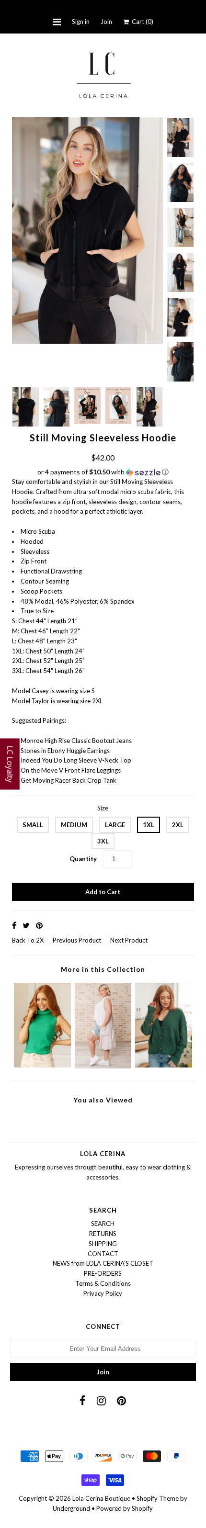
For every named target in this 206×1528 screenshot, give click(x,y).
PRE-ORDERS (103, 1273)
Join (106, 21)
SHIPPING (103, 1243)
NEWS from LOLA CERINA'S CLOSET (103, 1263)
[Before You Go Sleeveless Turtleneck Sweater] (42, 1065)
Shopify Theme (158, 1498)
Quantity (83, 859)
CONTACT (103, 1254)
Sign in (81, 21)
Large (115, 825)
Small (33, 825)
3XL (103, 841)
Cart (141, 21)
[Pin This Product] (39, 925)
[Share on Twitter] (26, 925)
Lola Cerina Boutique (101, 1498)
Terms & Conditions (103, 1283)
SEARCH (102, 1223)
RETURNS (102, 1233)
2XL (177, 825)
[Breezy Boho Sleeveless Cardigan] (103, 1066)
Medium (74, 825)
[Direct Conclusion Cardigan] (163, 1065)
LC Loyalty (10, 764)
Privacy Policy (102, 1293)
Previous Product (77, 940)
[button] (103, 472)
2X (40, 940)
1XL (148, 825)
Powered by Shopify (124, 1508)
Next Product (129, 940)
